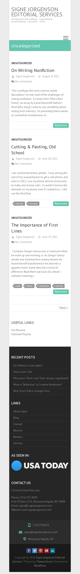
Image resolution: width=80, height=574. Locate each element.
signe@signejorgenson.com (41, 532)
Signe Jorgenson (25, 76)
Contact (17, 424)
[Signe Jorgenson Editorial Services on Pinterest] (40, 550)
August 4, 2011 (50, 76)
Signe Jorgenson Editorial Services (36, 12)
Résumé (17, 430)
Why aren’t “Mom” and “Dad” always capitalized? (41, 378)
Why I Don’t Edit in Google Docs (31, 391)
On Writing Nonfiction (32, 70)
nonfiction (44, 286)
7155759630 (41, 525)
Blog (16, 418)
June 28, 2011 (50, 158)
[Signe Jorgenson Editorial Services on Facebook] (28, 550)
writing (59, 286)
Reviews (18, 437)
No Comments (23, 81)
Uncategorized (21, 63)
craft (18, 286)
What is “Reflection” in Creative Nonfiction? (37, 384)
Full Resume (18, 330)
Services (18, 443)
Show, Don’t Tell (22, 372)
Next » (63, 308)
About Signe (20, 411)
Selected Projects (21, 334)
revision (34, 203)
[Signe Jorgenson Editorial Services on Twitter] (34, 550)
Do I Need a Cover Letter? (27, 365)
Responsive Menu (66, 38)
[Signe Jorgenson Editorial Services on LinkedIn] (52, 550)
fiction (30, 286)
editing (19, 203)
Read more (61, 125)
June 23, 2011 (50, 237)
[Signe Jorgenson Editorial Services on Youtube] (46, 550)
